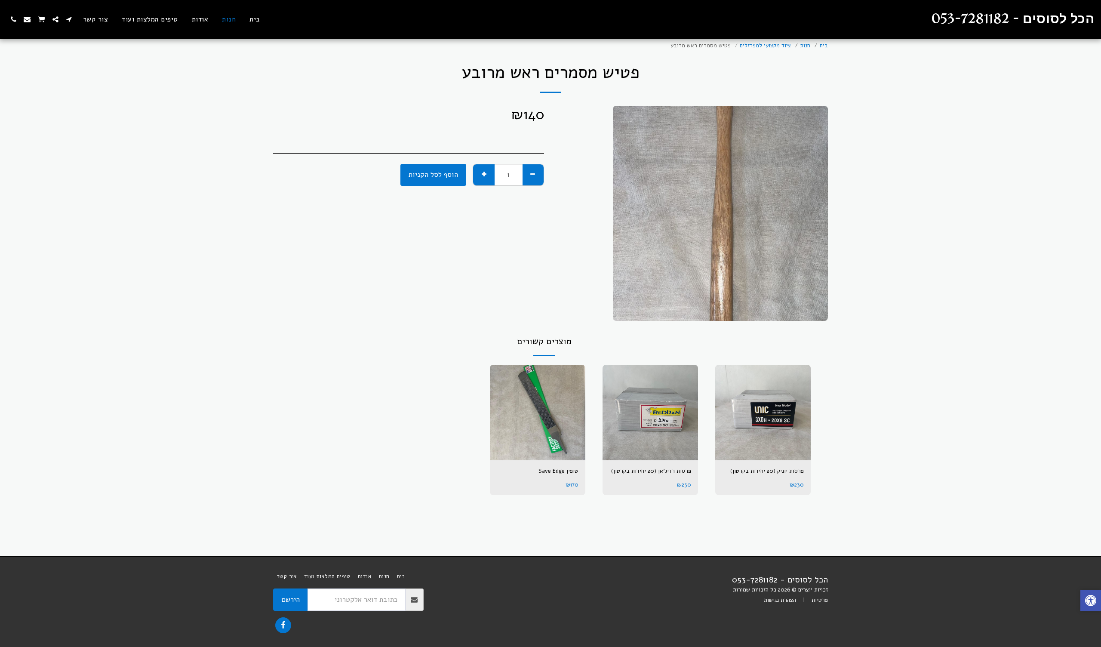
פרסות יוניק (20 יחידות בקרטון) (767, 471)
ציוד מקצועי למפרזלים (765, 45)
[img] (763, 412)
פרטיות (820, 600)
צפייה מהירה (762, 451)
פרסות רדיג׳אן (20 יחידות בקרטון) (651, 471)
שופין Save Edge (558, 471)
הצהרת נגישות (780, 600)
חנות (805, 45)
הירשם (290, 599)
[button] (69, 19)
